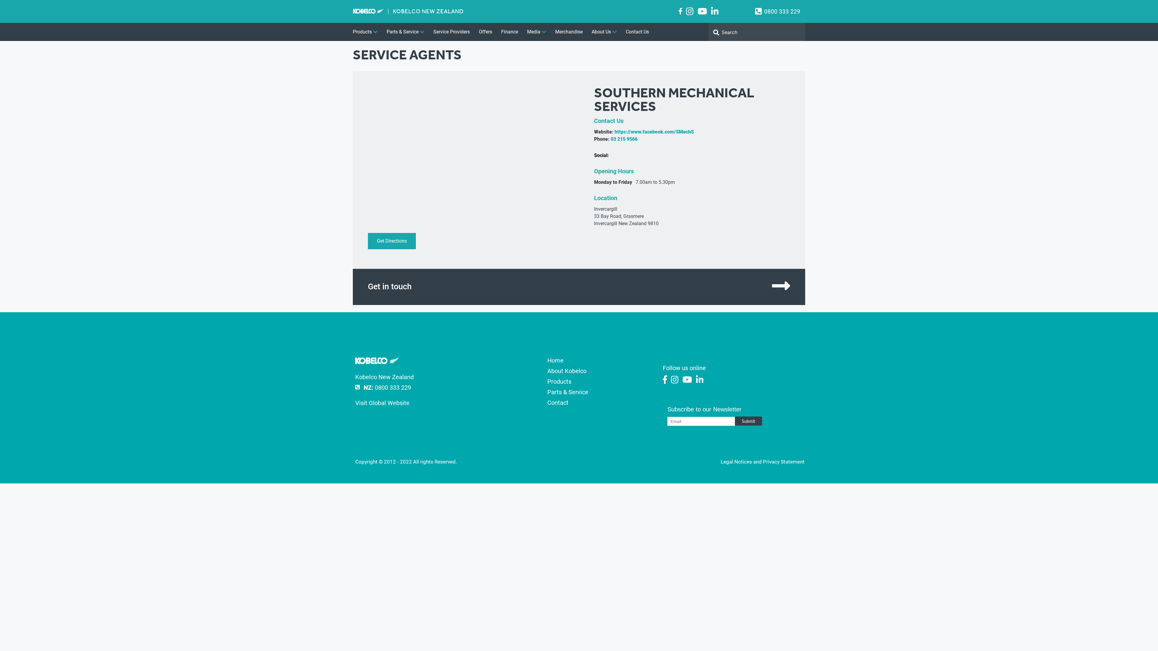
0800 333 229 (782, 11)
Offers (485, 32)
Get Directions (392, 241)
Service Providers (451, 32)
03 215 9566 (624, 139)
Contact (557, 402)
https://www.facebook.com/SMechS (654, 132)
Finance (509, 32)
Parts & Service (403, 32)
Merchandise (569, 32)
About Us (601, 32)
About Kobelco (567, 371)
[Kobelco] (377, 362)
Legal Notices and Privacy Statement (763, 462)
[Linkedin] (715, 12)
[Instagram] (690, 12)
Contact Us (637, 32)
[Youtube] (702, 12)
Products (362, 32)
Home (555, 360)
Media (533, 32)
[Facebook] (680, 11)
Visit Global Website (382, 403)
